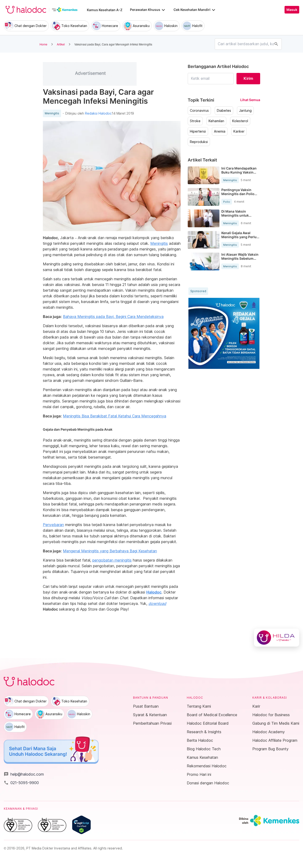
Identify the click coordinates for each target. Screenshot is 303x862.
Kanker (239, 131)
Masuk (291, 10)
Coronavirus (199, 110)
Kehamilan (216, 121)
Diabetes (224, 110)
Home (43, 44)
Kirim (248, 78)
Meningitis (52, 113)
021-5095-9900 (21, 782)
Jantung (245, 110)
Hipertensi (198, 131)
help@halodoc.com (24, 774)
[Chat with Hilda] (276, 638)
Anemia (219, 131)
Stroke (195, 121)
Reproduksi (199, 142)
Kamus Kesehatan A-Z (104, 10)
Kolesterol (240, 121)
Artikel (61, 44)
